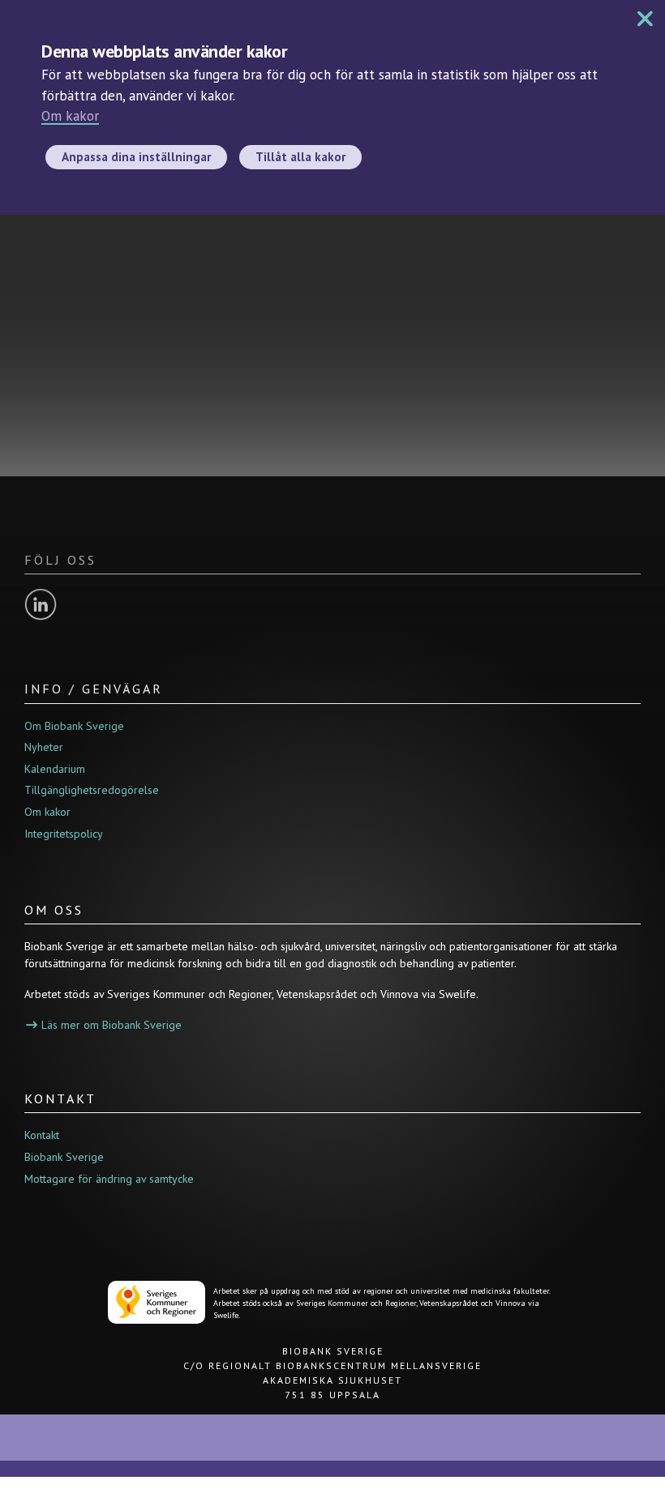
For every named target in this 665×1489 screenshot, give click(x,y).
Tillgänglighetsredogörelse (91, 790)
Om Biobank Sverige (74, 726)
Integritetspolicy (63, 833)
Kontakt (41, 1135)
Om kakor (70, 116)
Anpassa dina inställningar (136, 156)
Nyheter (43, 747)
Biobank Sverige (64, 1157)
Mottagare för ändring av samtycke (109, 1178)
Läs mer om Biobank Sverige (111, 1025)
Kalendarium (54, 769)
